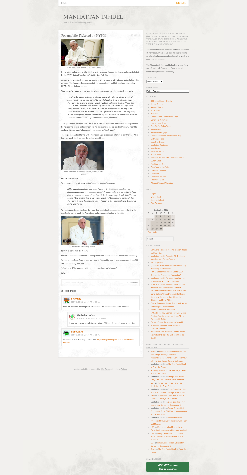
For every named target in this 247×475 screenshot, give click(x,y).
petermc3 (76, 299)
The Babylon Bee (158, 164)
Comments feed (157, 200)
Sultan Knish (156, 161)
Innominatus (156, 129)
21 (153, 226)
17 (165, 223)
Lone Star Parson (158, 142)
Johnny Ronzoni (157, 358)
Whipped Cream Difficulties (162, 183)
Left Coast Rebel (158, 139)
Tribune (124, 369)
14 (153, 223)
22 (157, 226)
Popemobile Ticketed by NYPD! (83, 35)
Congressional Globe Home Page (164, 117)
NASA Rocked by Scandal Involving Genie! (168, 313)
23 (161, 226)
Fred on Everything (158, 123)
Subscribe (181, 3)
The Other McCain (158, 177)
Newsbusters (156, 148)
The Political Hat (157, 180)
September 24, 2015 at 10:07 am (85, 302)
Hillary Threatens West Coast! (163, 310)
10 (165, 219)
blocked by (168, 467)
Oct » (155, 232)
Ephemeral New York (159, 120)
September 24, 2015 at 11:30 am (91, 318)
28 (153, 229)
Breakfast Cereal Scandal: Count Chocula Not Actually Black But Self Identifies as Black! (168, 335)
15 (157, 223)
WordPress (105, 369)
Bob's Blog (155, 110)
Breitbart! (154, 114)
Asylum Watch (157, 107)
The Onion (155, 173)
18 (169, 223)
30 (161, 229)
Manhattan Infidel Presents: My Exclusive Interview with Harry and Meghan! (169, 421)
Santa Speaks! (157, 262)
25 (169, 226)
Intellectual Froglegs (159, 133)
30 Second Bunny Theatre (161, 101)
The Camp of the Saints (160, 167)
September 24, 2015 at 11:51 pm (85, 335)
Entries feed (156, 197)
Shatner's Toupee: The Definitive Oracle (167, 158)
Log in (153, 194)
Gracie (153, 351)
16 (161, 223)
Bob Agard (77, 332)
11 (169, 219)
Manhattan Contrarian (159, 145)
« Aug (148, 232)
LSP (152, 383)
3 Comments (132, 283)
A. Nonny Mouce (158, 370)
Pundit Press (156, 154)
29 (157, 229)
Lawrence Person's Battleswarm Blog (166, 136)
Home (64, 3)
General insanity (76, 283)
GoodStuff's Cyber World (161, 126)
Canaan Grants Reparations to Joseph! (167, 322)
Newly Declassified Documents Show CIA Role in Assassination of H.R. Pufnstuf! (169, 411)
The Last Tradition (158, 170)
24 (165, 226)
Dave (153, 449)
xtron (153, 396)
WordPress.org (157, 203)
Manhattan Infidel (93, 16)
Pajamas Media (157, 151)
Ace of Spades (157, 104)
